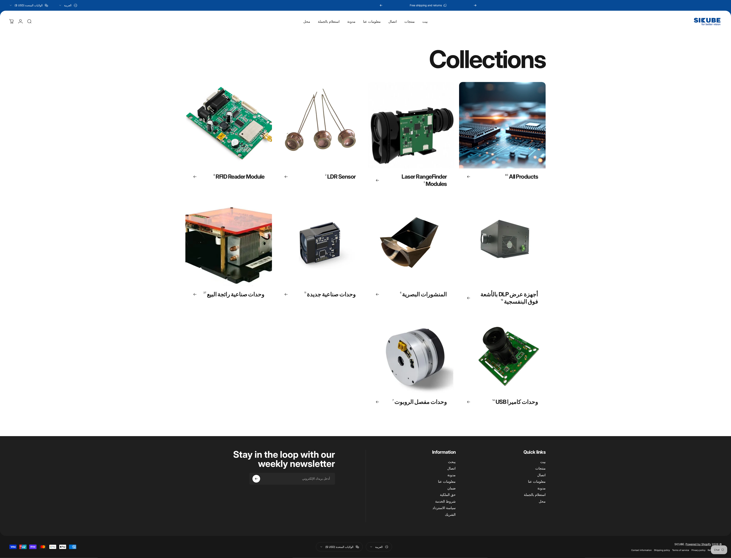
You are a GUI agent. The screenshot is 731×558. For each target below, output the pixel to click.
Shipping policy (662, 550)
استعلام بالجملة (535, 495)
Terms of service (680, 550)
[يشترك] (256, 479)
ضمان (451, 488)
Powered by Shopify (698, 544)
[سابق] (475, 5)
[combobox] (68, 5)
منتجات (540, 468)
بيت (543, 462)
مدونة (541, 488)
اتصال (541, 475)
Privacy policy (698, 550)
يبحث (452, 462)
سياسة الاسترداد (444, 508)
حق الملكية (448, 495)
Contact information (641, 550)
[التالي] (381, 5)
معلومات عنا (537, 481)
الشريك (450, 515)
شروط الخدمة (445, 501)
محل (542, 501)
